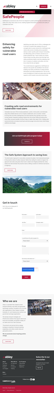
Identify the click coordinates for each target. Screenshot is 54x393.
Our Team (5, 363)
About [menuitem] (4, 361)
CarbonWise (22, 363)
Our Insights (5, 368)
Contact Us (43, 6)
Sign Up (39, 367)
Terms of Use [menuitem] (18, 390)
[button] (4, 389)
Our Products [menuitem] (22, 361)
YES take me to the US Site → (27, 11)
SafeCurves (21, 365)
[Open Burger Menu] (50, 6)
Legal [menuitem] (4, 390)
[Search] (37, 6)
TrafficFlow (21, 367)
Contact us (27, 141)
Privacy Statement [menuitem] (10, 390)
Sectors (12, 365)
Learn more (8, 30)
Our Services (14, 363)
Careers (4, 374)
